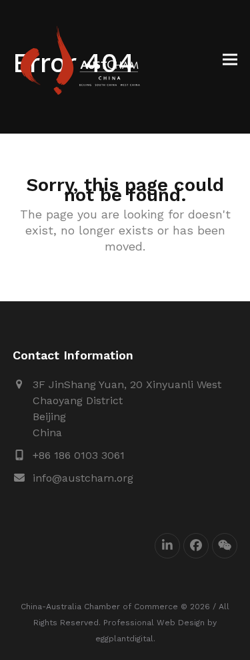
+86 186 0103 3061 (79, 455)
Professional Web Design (154, 622)
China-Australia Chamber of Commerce (99, 606)
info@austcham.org (83, 478)
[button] (230, 59)
